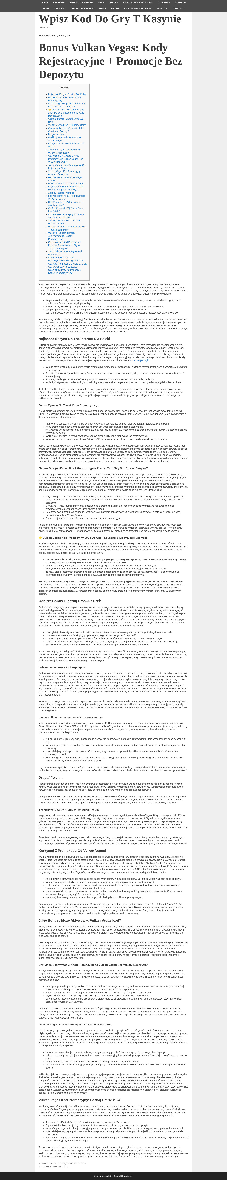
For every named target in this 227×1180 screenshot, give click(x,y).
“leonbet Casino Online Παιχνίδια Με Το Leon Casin (64, 1163)
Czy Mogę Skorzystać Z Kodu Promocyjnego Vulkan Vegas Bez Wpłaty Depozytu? (65, 159)
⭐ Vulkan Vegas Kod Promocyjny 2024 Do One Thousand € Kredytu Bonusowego (66, 112)
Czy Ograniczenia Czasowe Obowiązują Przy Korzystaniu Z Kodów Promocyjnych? (64, 269)
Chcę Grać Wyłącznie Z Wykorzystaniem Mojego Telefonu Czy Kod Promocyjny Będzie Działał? (67, 260)
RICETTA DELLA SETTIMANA (138, 2)
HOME (44, 2)
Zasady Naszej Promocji (61, 193)
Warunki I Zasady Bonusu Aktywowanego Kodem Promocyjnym (61, 236)
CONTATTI (180, 2)
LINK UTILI (164, 2)
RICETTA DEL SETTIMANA (138, 8)
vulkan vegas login (139, 360)
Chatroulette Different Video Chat (56, 1166)
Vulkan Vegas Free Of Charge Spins (67, 125)
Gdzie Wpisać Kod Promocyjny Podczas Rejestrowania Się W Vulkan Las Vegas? (64, 245)
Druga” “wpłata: (56, 134)
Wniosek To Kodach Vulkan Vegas (66, 183)
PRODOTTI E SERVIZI (81, 2)
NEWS (101, 2)
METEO (114, 2)
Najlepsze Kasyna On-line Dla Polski (67, 94)
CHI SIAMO (59, 2)
